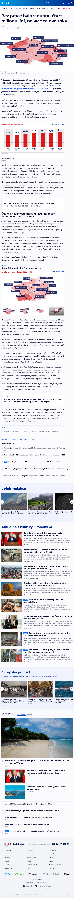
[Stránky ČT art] (56, 874)
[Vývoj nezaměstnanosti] (32, 139)
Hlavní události (8, 8)
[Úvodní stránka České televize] (15, 844)
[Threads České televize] (68, 844)
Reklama (7, 854)
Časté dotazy (9, 868)
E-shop (7, 865)
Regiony (45, 8)
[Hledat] (63, 3)
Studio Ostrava (31, 857)
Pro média (30, 850)
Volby (25, 8)
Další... (52, 8)
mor (2, 26)
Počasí (29, 861)
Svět (38, 8)
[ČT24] (5, 3)
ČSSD (25, 431)
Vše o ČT (29, 868)
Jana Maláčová (16, 431)
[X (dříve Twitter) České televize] (64, 844)
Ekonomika (6, 431)
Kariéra (51, 861)
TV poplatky (30, 854)
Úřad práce (55, 431)
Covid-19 (33, 431)
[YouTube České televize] (60, 844)
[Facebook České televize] (57, 844)
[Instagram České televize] (53, 844)
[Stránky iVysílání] (33, 874)
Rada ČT (7, 861)
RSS (68, 894)
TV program (8, 850)
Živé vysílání (52, 850)
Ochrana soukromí (27, 894)
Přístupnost (37, 894)
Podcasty (51, 857)
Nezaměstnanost (44, 431)
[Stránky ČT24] (7, 874)
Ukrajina (18, 8)
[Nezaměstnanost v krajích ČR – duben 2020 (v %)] (37, 50)
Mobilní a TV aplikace (55, 865)
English (18, 894)
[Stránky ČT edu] (66, 874)
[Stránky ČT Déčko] (45, 874)
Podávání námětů (32, 865)
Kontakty (52, 868)
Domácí (32, 8)
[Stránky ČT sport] (19, 874)
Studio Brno (52, 854)
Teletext (7, 857)
